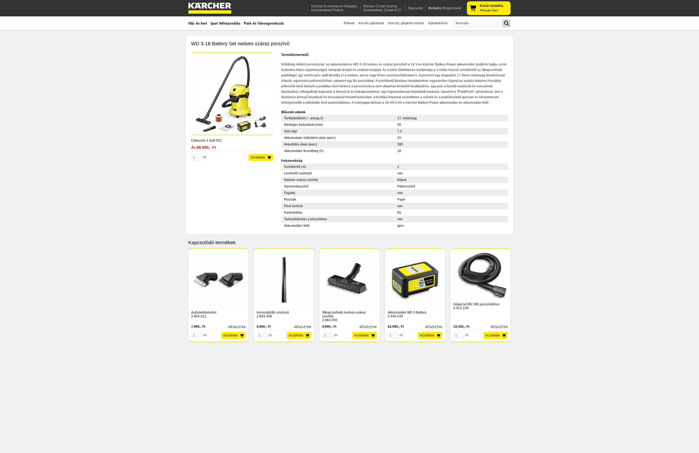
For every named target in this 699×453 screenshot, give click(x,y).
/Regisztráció (444, 8)
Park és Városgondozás (264, 23)
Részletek (237, 327)
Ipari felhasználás (225, 23)
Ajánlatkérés (438, 23)
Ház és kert (197, 23)
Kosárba (258, 157)
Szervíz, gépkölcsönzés (406, 23)
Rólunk (349, 23)
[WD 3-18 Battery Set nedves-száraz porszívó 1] (232, 93)
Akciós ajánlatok (371, 23)
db (204, 157)
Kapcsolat (415, 8)
